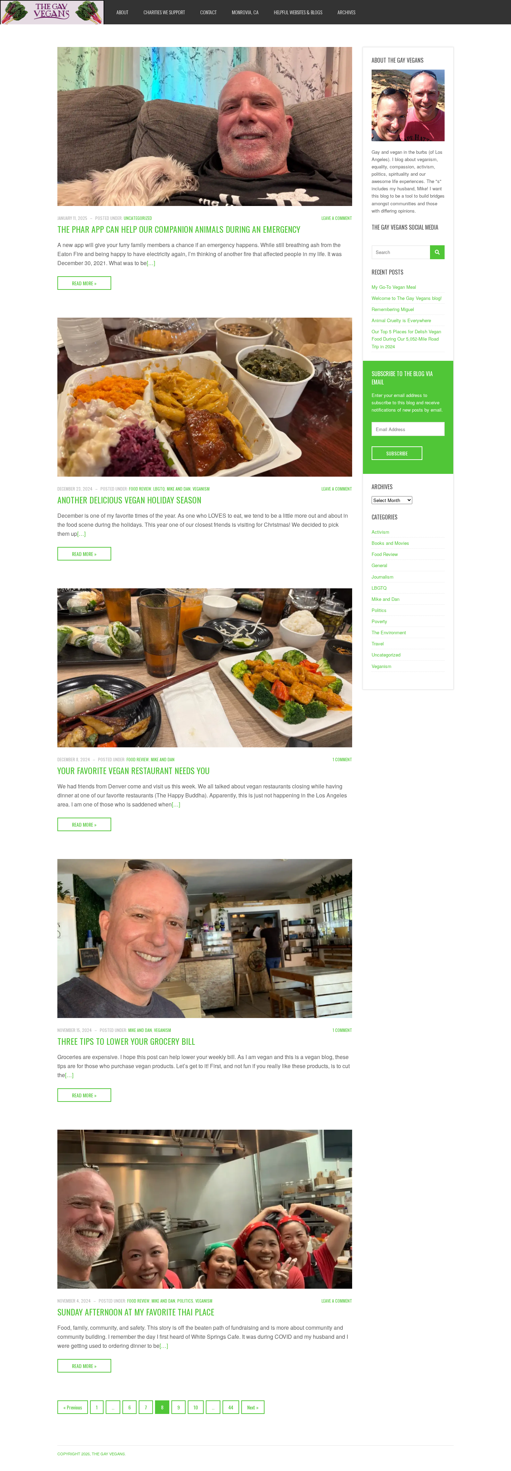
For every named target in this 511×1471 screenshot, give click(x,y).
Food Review (140, 489)
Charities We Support (164, 12)
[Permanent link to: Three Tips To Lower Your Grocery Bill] (204, 938)
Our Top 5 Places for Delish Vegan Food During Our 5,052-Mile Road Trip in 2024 (406, 338)
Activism (380, 531)
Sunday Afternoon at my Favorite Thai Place (135, 1311)
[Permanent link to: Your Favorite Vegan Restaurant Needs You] (204, 667)
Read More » (84, 283)
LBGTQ (159, 489)
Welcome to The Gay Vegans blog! (407, 298)
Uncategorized (138, 218)
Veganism (201, 489)
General (379, 565)
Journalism (383, 576)
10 (196, 1407)
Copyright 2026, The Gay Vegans (91, 1453)
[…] (151, 263)
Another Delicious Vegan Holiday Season (129, 499)
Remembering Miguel (393, 309)
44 (230, 1407)
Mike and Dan (178, 489)
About (122, 12)
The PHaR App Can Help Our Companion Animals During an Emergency (178, 229)
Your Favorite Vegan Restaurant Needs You (133, 770)
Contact (208, 12)
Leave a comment (337, 218)
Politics (185, 1301)
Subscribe (397, 453)
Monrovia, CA (245, 12)
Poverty (379, 621)
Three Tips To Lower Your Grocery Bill (126, 1041)
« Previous (72, 1407)
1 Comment (342, 759)
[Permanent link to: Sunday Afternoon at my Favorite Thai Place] (204, 1208)
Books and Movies (390, 543)
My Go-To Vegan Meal (394, 287)
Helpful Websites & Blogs (298, 12)
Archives (346, 12)
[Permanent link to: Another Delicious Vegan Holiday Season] (204, 396)
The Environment (389, 632)
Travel (378, 643)
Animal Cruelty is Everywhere (401, 320)
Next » (253, 1407)
